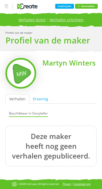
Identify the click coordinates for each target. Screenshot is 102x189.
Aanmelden (88, 6)
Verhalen (17, 98)
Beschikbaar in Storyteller (28, 113)
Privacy (67, 184)
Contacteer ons (82, 184)
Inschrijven (64, 6)
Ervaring (40, 98)
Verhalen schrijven (67, 19)
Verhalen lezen (32, 19)
